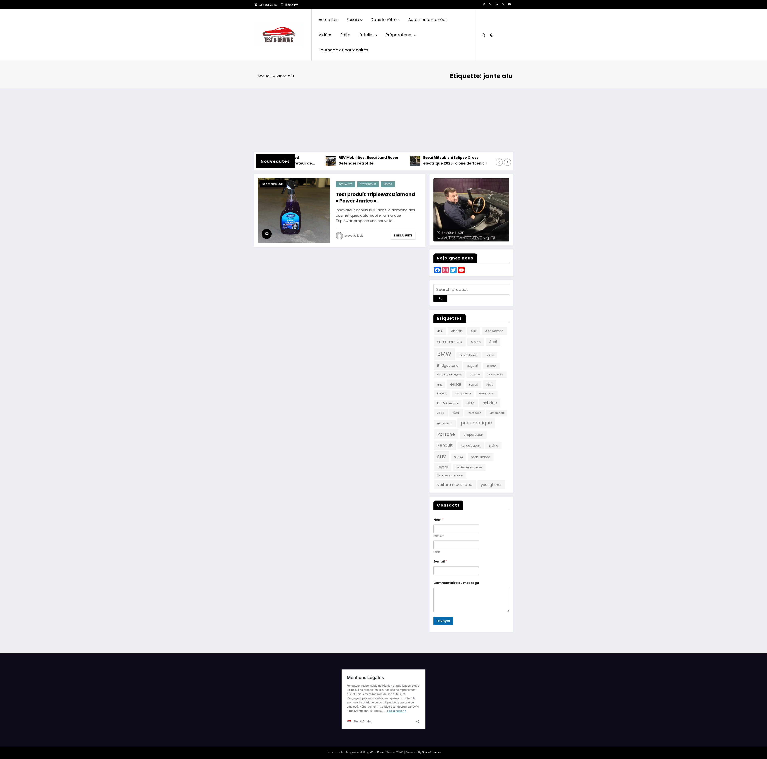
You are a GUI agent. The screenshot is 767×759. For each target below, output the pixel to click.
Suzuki (458, 457)
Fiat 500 (442, 393)
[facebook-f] (484, 4)
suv (441, 456)
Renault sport (470, 446)
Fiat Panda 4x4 (463, 393)
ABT (474, 331)
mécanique (444, 423)
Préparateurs (398, 35)
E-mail (440, 561)
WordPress (377, 752)
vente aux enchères (469, 467)
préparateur (473, 434)
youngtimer (491, 484)
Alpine (476, 342)
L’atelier (366, 35)
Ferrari (473, 385)
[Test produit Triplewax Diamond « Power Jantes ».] (294, 210)
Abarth (456, 331)
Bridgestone (447, 365)
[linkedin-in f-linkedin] (496, 4)
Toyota (442, 467)
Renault (445, 445)
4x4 (440, 331)
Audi (493, 341)
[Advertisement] (383, 118)
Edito (345, 35)
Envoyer (443, 620)
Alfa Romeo (494, 331)
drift (439, 384)
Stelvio (493, 446)
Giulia (470, 403)
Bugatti (472, 365)
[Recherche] (483, 34)
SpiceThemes (431, 752)
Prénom (438, 536)
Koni (456, 412)
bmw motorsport (468, 355)
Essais (353, 19)
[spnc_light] (491, 34)
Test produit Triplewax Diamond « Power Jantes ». (375, 197)
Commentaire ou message (456, 583)
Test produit (368, 184)
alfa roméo (449, 341)
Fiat (489, 384)
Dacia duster (495, 374)
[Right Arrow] (507, 162)
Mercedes (474, 413)
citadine (475, 374)
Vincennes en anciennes (450, 475)
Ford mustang (486, 393)
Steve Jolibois (354, 236)
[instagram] (503, 4)
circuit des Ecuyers (449, 374)
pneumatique (476, 423)
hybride (490, 403)
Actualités (329, 19)
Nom (436, 552)
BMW (444, 354)
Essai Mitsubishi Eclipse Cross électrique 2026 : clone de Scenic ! (432, 160)
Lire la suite (403, 235)
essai (455, 384)
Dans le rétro (384, 19)
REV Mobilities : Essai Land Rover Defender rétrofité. (346, 160)
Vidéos (325, 35)
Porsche (446, 434)
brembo (490, 355)
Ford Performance (447, 403)
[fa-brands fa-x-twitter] (490, 4)
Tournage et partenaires (343, 50)
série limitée (480, 457)
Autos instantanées (428, 19)
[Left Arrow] (499, 162)
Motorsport (497, 413)
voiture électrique (454, 484)
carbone (491, 366)
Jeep (440, 413)
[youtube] (509, 4)
